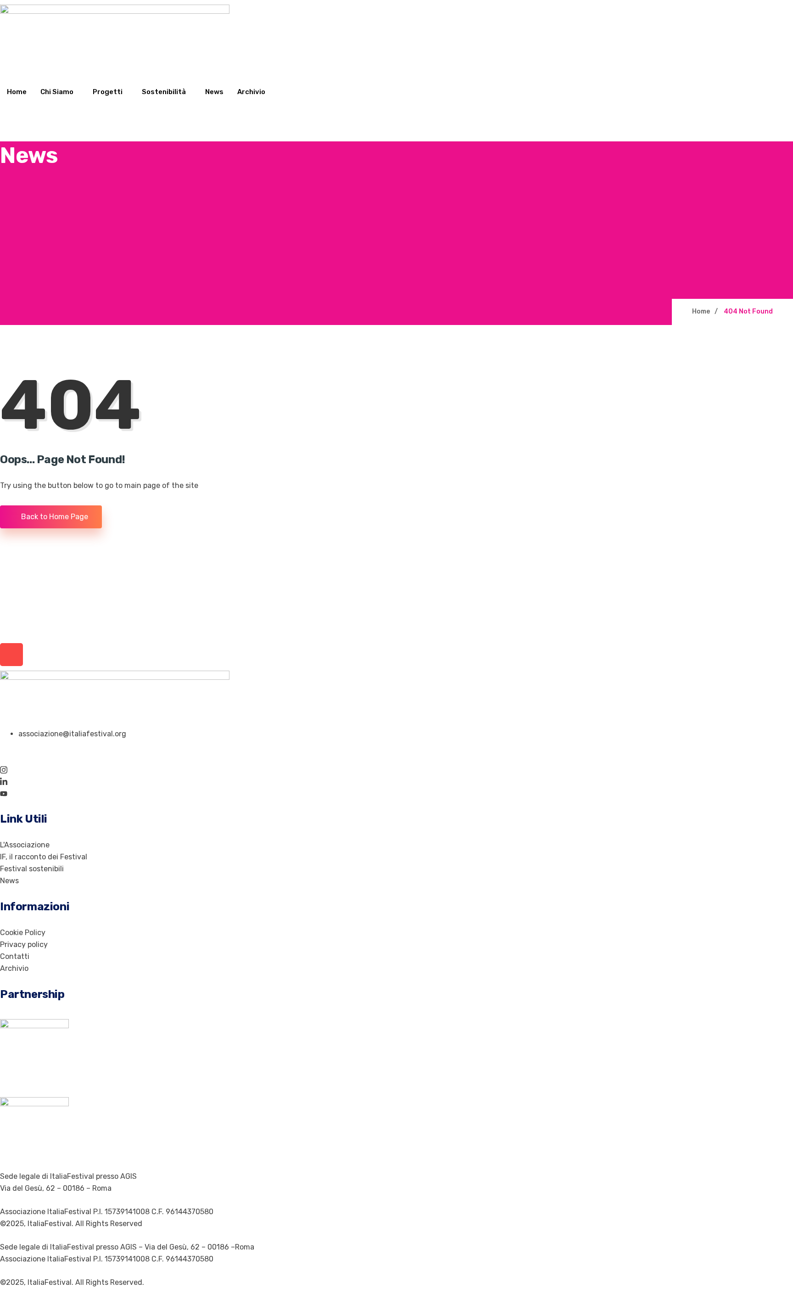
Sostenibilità (164, 92)
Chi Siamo (56, 92)
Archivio (251, 92)
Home (17, 92)
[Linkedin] (396, 781)
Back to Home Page (53, 516)
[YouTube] (396, 793)
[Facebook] (396, 757)
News (214, 92)
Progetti (108, 92)
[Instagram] (396, 769)
